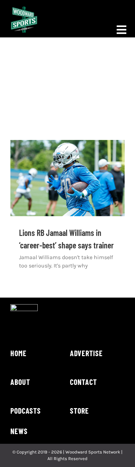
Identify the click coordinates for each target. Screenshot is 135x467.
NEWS (19, 430)
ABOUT (20, 381)
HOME (18, 353)
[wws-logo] (24, 9)
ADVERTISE (86, 353)
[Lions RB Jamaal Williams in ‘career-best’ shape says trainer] (67, 178)
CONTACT (83, 381)
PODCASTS (25, 410)
